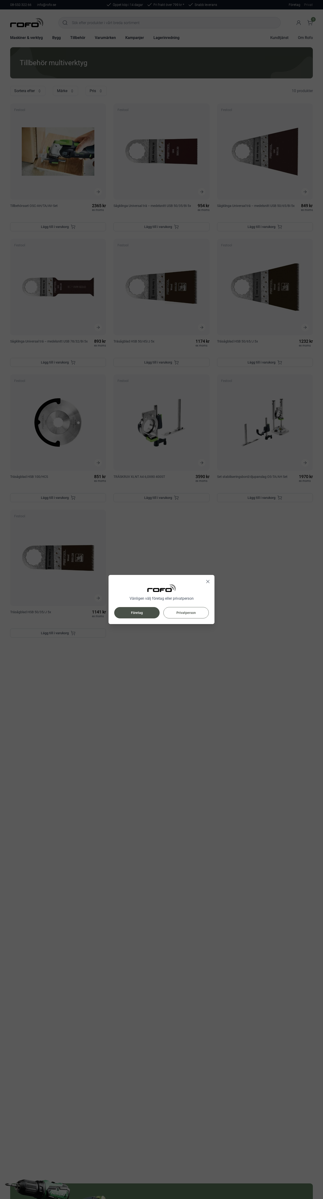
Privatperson (186, 613)
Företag (137, 613)
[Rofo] (161, 588)
